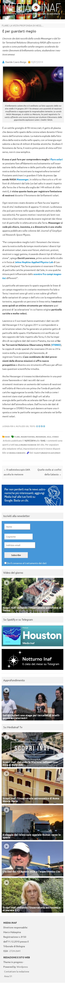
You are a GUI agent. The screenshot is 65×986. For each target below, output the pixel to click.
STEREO (55, 436)
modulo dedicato (17, 453)
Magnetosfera (28, 436)
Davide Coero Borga (15, 61)
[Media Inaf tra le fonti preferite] (32, 506)
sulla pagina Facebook (25, 444)
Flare (17, 436)
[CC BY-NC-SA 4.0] (40, 426)
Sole (49, 436)
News (7, 436)
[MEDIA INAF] (32, 11)
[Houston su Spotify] (32, 647)
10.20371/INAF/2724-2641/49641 (47, 453)
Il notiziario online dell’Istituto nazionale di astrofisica (32, 13)
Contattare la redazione (16, 971)
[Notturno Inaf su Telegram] (32, 670)
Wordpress (22, 966)
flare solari (56, 159)
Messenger (22, 179)
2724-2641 (15, 950)
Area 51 (8, 976)
